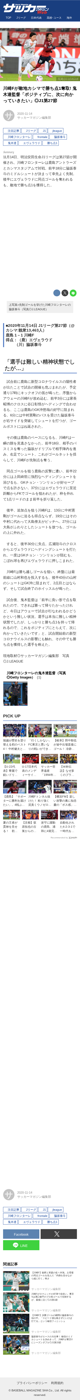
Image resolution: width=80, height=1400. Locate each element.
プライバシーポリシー (32, 1383)
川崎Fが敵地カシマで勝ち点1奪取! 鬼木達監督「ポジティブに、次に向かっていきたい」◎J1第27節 (40, 94)
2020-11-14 (24, 113)
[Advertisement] (40, 239)
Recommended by (59, 837)
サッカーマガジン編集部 (34, 117)
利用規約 (57, 1383)
